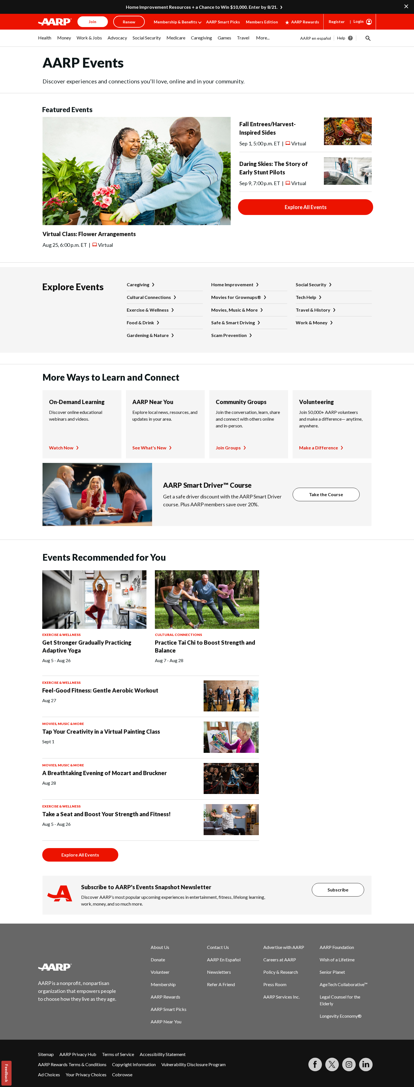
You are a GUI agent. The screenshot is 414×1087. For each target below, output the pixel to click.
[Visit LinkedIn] (366, 1064)
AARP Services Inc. (281, 996)
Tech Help (306, 297)
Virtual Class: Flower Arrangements (89, 233)
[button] (367, 38)
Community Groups (241, 401)
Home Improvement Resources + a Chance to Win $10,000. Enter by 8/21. (202, 7)
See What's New (149, 447)
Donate (158, 959)
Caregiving (138, 284)
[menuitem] (45, 40)
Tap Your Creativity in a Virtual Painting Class (101, 731)
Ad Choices (49, 1074)
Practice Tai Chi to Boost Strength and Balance (205, 646)
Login (358, 21)
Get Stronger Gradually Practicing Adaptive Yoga (86, 646)
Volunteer (160, 972)
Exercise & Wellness (148, 309)
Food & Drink (140, 322)
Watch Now (61, 447)
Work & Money (312, 322)
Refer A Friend (221, 984)
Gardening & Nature (148, 335)
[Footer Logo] (77, 967)
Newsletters (219, 972)
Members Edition (262, 21)
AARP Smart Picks (223, 21)
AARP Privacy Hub (77, 1054)
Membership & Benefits (175, 21)
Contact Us (218, 947)
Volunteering (316, 401)
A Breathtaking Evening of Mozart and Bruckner (104, 772)
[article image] (137, 223)
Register (337, 21)
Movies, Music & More (234, 309)
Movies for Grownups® (236, 297)
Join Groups (228, 447)
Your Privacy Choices (86, 1074)
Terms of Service (118, 1054)
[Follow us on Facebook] (315, 1064)
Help (341, 38)
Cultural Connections (149, 297)
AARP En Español (224, 959)
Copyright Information (134, 1064)
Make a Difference (318, 447)
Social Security (311, 284)
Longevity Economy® (341, 1016)
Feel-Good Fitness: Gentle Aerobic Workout (100, 690)
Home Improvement (232, 284)
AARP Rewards (305, 21)
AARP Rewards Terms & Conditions (72, 1064)
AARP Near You (152, 401)
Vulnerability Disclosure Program (193, 1064)
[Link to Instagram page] (349, 1064)
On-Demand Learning (76, 401)
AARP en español (315, 38)
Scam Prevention (229, 335)
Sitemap (46, 1054)
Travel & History (313, 309)
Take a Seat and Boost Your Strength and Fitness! (106, 814)
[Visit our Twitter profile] (332, 1064)
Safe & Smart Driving (233, 322)
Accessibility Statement (163, 1054)
